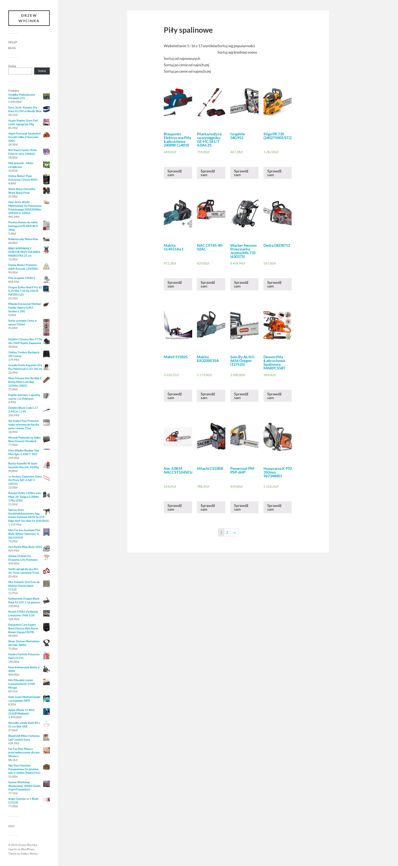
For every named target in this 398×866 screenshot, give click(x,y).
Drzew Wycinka (29, 18)
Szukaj (12, 66)
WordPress (27, 849)
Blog (12, 48)
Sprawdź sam (174, 173)
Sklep (12, 42)
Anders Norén (29, 853)
